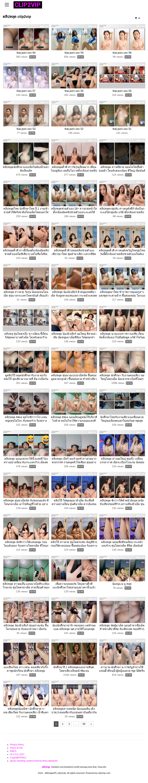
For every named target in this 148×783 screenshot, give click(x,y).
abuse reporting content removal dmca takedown (34, 761)
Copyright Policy (18, 757)
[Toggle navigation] (8, 4)
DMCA (13, 751)
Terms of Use (16, 748)
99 (83, 724)
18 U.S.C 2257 (17, 754)
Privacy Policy (17, 744)
